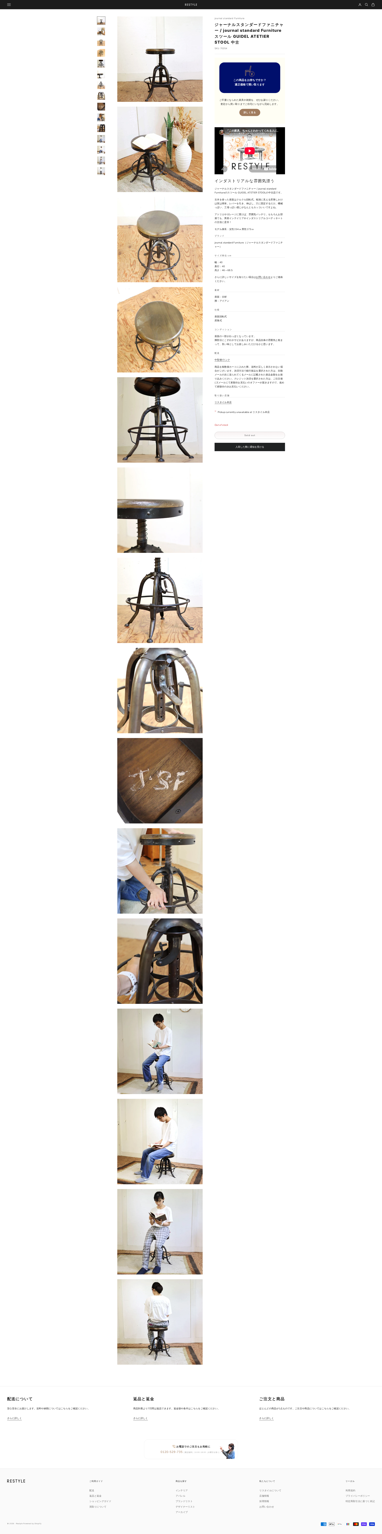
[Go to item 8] (101, 96)
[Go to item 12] (101, 139)
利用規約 (350, 1490)
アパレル (180, 1496)
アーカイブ (182, 1512)
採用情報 (264, 1501)
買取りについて (97, 1506)
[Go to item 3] (101, 42)
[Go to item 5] (101, 63)
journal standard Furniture (229, 18)
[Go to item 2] (101, 31)
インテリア (182, 1490)
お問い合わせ (263, 277)
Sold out (249, 435)
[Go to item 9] (101, 106)
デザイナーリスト (185, 1506)
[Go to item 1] (101, 20)
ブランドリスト (184, 1501)
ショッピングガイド (100, 1501)
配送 (91, 1490)
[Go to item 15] (101, 171)
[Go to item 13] (101, 149)
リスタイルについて (270, 1490)
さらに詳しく (14, 1418)
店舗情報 (264, 1496)
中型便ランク (222, 360)
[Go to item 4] (101, 53)
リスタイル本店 (223, 402)
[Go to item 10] (101, 117)
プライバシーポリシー (358, 1496)
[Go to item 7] (101, 85)
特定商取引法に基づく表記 (360, 1501)
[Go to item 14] (101, 160)
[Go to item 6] (101, 74)
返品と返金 (95, 1496)
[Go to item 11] (101, 128)
